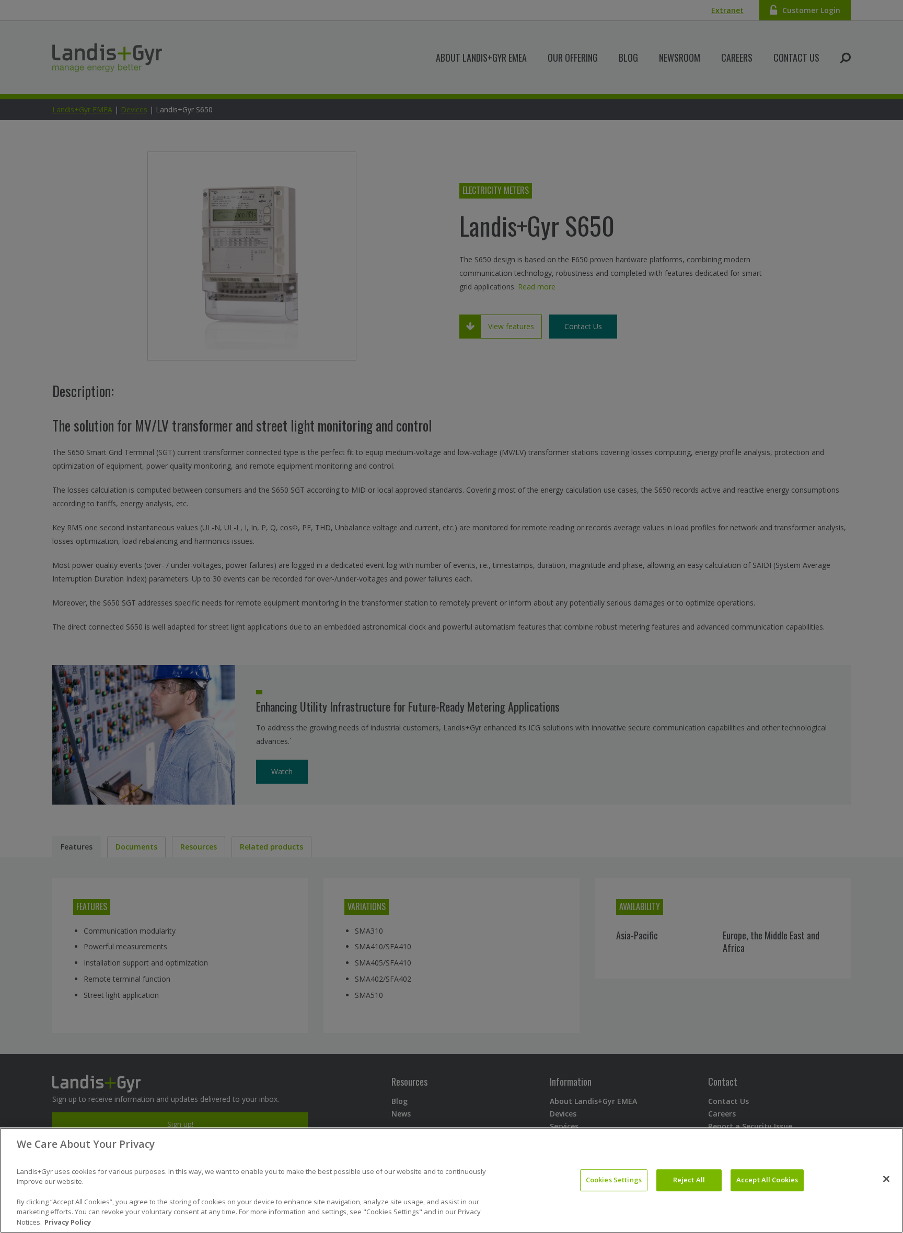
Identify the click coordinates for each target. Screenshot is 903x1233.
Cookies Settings (614, 1179)
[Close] (886, 1179)
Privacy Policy (67, 1222)
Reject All (689, 1179)
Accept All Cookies (767, 1179)
